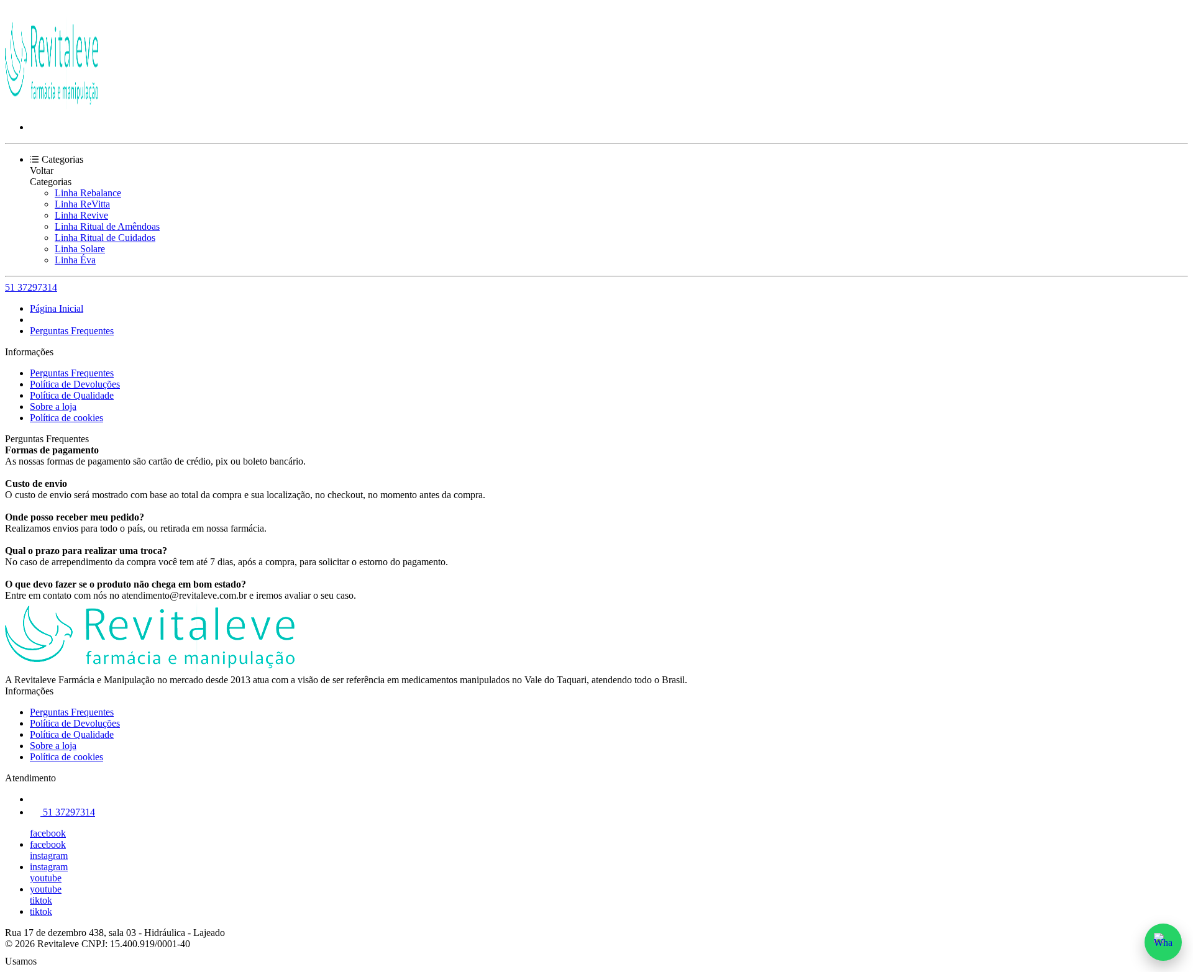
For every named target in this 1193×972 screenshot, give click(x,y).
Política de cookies (66, 417)
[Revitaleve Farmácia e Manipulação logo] (51, 106)
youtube (46, 878)
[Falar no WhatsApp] (1163, 942)
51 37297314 (31, 287)
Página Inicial (56, 308)
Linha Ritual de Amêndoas (107, 226)
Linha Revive (81, 215)
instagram (49, 855)
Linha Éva (75, 260)
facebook (48, 833)
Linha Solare (80, 248)
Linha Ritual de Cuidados (105, 237)
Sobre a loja (53, 406)
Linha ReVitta (82, 204)
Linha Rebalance (88, 193)
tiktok (41, 900)
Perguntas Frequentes (72, 330)
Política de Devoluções (75, 384)
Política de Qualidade (72, 395)
